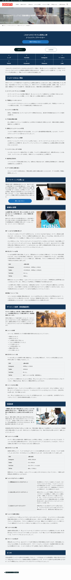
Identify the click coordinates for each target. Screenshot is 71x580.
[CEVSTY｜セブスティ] (7, 4)
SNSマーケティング (10, 572)
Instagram (16, 572)
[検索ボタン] (67, 4)
